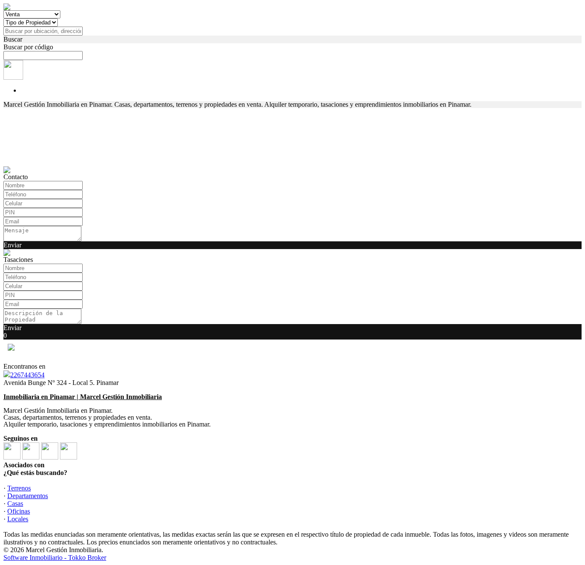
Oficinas (18, 511)
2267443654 (27, 375)
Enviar (12, 245)
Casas (15, 503)
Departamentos (27, 495)
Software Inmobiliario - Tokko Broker (54, 557)
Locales (17, 519)
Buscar (12, 39)
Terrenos (19, 488)
